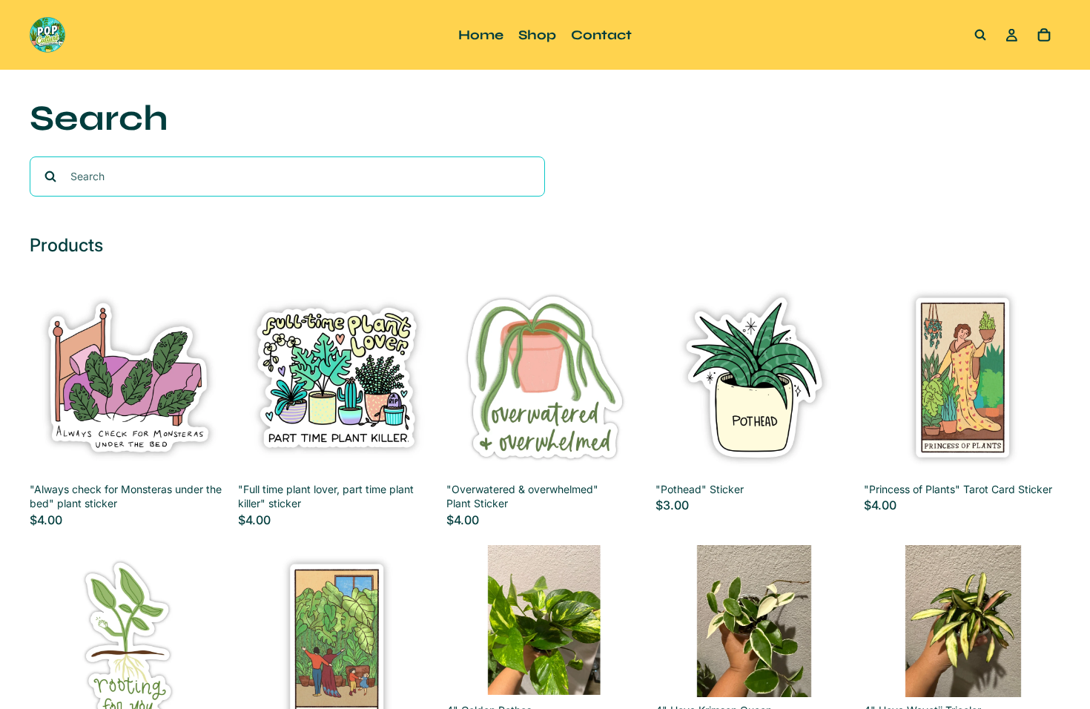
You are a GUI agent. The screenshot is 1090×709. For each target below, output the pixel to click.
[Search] (980, 35)
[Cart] (1044, 35)
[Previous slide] (468, 620)
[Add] (203, 453)
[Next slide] (621, 620)
